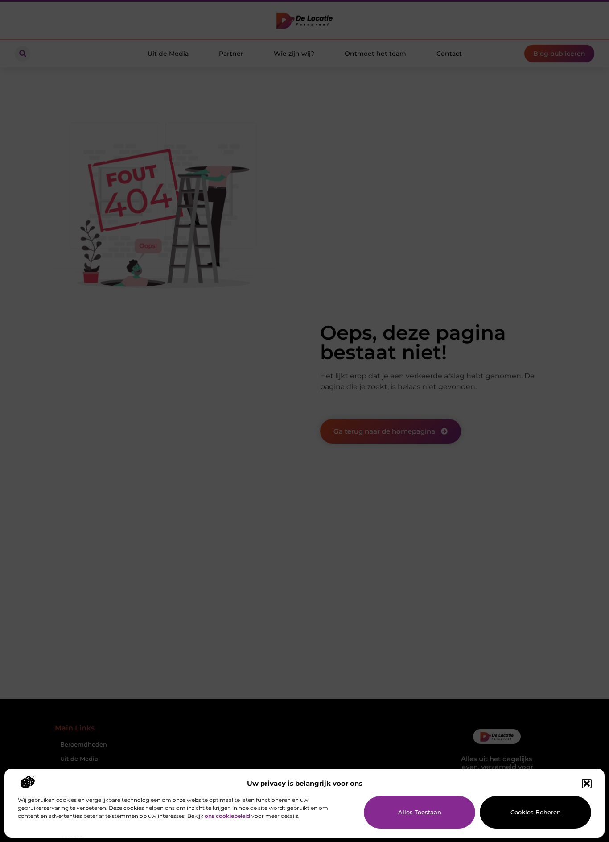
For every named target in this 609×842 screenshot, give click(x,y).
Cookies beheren (535, 812)
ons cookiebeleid (227, 816)
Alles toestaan (419, 812)
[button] (586, 783)
